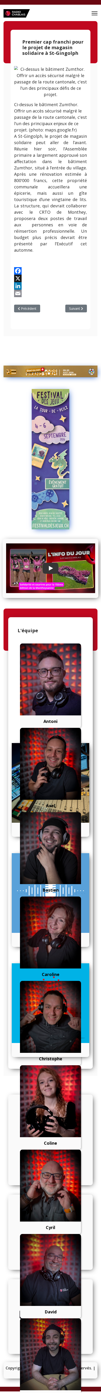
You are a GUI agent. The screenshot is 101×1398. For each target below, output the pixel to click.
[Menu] (94, 13)
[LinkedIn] (50, 286)
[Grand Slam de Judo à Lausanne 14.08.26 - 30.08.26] (50, 371)
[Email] (50, 293)
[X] (50, 278)
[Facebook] (50, 271)
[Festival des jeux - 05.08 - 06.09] (50, 459)
